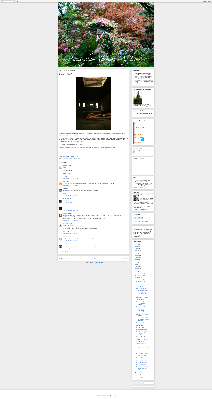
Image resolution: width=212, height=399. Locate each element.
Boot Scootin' (139, 325)
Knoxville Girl (66, 213)
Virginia (143, 194)
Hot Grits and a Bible (141, 353)
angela (64, 181)
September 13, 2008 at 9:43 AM (70, 203)
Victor (64, 188)
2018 (136, 248)
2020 (136, 244)
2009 (136, 268)
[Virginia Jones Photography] (134, 152)
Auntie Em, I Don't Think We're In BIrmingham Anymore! (142, 319)
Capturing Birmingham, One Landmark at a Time (142, 347)
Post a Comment (65, 251)
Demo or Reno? (140, 337)
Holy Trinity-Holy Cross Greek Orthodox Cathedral (142, 333)
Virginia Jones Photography (139, 150)
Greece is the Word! (141, 339)
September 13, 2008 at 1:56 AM (70, 178)
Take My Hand (140, 299)
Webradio (65, 165)
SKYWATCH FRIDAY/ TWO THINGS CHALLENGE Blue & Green (142, 293)
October (139, 277)
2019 (136, 246)
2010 (136, 266)
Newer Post (62, 258)
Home (94, 258)
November (140, 275)
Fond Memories (140, 364)
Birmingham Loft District (68, 158)
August (139, 372)
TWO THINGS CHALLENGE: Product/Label (140, 310)
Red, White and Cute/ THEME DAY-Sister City (142, 368)
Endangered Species (141, 322)
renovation (77, 158)
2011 (136, 264)
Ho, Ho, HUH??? (140, 327)
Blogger (114, 395)
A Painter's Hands (141, 343)
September (140, 279)
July (138, 374)
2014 (136, 257)
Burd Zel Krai (66, 223)
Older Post (125, 258)
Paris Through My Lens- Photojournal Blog (139, 218)
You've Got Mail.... (141, 281)
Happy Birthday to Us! (142, 288)
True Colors (139, 286)
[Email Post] (77, 156)
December (140, 273)
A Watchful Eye (140, 351)
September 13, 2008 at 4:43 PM (70, 220)
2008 (136, 271)
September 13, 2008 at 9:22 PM (70, 240)
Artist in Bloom (140, 341)
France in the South (141, 360)
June (138, 377)
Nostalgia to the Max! (141, 362)
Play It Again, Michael (142, 297)
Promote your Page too (138, 153)
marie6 (64, 206)
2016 (136, 253)
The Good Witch (67, 199)
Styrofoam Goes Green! (142, 284)
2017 (136, 250)
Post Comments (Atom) (97, 262)
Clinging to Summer (141, 329)
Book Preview (137, 142)
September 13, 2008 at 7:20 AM (70, 185)
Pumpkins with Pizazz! (142, 306)
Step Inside (139, 357)
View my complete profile (140, 209)
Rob (64, 244)
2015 (136, 255)
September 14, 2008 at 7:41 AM (70, 248)
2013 (136, 259)
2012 (136, 262)
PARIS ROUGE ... (138, 134)
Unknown (65, 236)
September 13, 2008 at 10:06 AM (71, 210)
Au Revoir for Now (141, 355)
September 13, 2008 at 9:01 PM (70, 233)
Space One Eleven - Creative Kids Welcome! (141, 303)
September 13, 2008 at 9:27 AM (70, 195)
